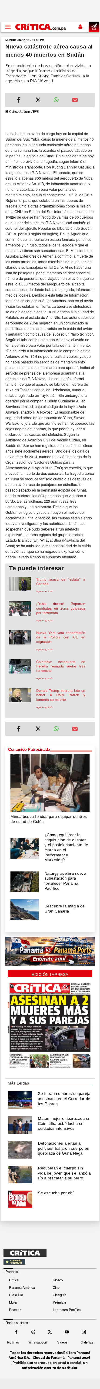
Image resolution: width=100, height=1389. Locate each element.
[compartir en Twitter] (38, 100)
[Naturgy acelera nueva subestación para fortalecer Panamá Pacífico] (24, 881)
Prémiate (59, 1302)
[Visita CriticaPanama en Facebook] (16, 1331)
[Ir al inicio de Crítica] (41, 26)
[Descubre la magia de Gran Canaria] (24, 909)
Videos (62, 1342)
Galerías (87, 1342)
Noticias (13, 1342)
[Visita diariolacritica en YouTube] (67, 1331)
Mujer (13, 1302)
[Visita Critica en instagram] (84, 1331)
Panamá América (22, 1287)
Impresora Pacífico (67, 1309)
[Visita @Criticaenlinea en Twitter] (33, 1331)
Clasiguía (60, 1294)
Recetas (15, 1309)
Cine (56, 1287)
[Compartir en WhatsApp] (59, 99)
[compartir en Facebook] (18, 100)
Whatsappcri (37, 1342)
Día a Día (16, 1294)
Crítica (14, 1279)
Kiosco (58, 1279)
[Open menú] (8, 26)
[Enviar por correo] (75, 100)
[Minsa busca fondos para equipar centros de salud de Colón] (50, 782)
